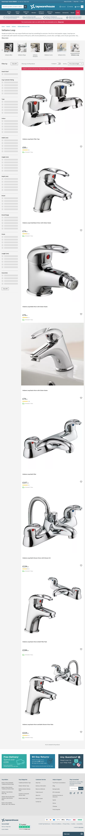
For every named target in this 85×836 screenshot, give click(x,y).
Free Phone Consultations (59, 782)
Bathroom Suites (50, 12)
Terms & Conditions (56, 824)
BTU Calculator (56, 792)
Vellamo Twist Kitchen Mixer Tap (7, 792)
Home (3, 26)
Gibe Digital (81, 827)
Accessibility (80, 824)
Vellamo (14, 26)
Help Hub (76, 1)
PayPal (54, 800)
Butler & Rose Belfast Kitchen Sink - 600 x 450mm (8, 803)
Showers (34, 12)
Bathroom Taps (26, 12)
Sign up (81, 788)
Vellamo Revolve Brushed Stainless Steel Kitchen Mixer (8, 798)
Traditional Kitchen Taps (25, 782)
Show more (5, 38)
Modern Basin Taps (23, 798)
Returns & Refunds (40, 789)
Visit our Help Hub (6, 826)
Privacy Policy (66, 824)
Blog (54, 786)
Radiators (57, 12)
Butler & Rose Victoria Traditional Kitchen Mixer (8, 788)
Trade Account (39, 792)
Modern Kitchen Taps (24, 786)
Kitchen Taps (9, 12)
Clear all (15, 63)
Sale (78, 12)
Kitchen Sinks (18, 12)
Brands (72, 12)
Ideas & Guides (67, 1)
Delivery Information (41, 786)
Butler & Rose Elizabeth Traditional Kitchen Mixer (8, 783)
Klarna (54, 803)
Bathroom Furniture (41, 12)
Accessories (65, 12)
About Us (38, 795)
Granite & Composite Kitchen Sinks (24, 794)
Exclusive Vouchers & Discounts (58, 796)
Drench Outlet (39, 798)
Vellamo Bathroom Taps (24, 26)
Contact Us (38, 801)
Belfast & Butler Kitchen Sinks (24, 789)
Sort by (65, 63)
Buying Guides (56, 789)
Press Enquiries (56, 809)
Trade (81, 1)
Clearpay (55, 806)
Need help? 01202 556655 (15, 1)
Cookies (73, 824)
